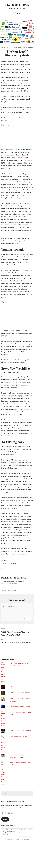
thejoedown (17, 47)
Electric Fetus (21, 157)
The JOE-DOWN (17, 5)
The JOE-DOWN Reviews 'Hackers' (20, 706)
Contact (12, 686)
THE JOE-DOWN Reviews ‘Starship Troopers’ (16, 641)
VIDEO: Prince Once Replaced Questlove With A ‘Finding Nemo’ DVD (15, 632)
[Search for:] (17, 793)
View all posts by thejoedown (9, 583)
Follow (5, 819)
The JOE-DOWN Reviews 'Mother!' (20, 692)
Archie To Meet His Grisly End (18, 736)
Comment (27, 618)
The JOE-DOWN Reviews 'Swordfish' (20, 730)
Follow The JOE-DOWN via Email (12, 802)
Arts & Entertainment (10, 590)
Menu (18, 13)
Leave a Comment (27, 47)
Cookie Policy (6, 834)
